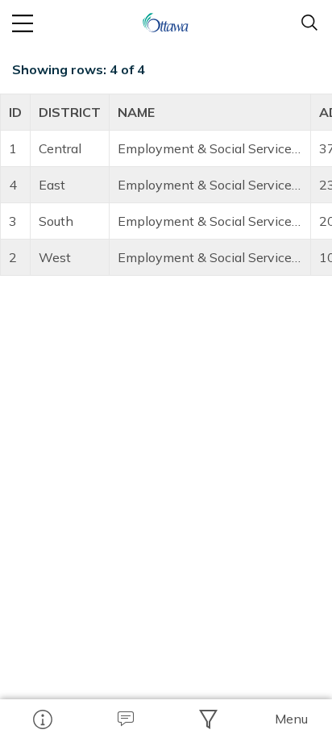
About (41, 718)
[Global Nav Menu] (22, 22)
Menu (291, 719)
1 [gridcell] (13, 148)
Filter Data (207, 718)
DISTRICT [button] (70, 112)
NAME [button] (136, 112)
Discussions (124, 718)
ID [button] (15, 112)
